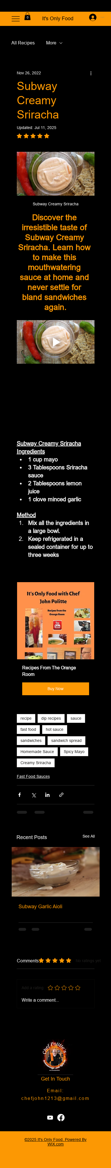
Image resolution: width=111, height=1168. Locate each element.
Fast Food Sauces (33, 776)
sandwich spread (66, 740)
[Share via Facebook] (19, 794)
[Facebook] (61, 1117)
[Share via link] (61, 794)
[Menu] (16, 19)
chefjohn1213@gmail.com (55, 1098)
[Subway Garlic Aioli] (56, 872)
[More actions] (91, 72)
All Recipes (23, 42)
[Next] (103, 6)
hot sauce (54, 729)
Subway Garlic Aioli (40, 906)
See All (89, 836)
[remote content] (55, 401)
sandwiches (31, 740)
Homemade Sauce (37, 751)
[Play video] (55, 342)
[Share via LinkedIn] (47, 794)
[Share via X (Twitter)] (33, 794)
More (51, 42)
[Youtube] (50, 1117)
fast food (28, 729)
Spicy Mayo (74, 751)
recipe (26, 718)
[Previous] (8, 6)
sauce (76, 718)
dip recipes (51, 718)
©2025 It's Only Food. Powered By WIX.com (55, 1141)
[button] (27, 16)
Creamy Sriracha (35, 762)
